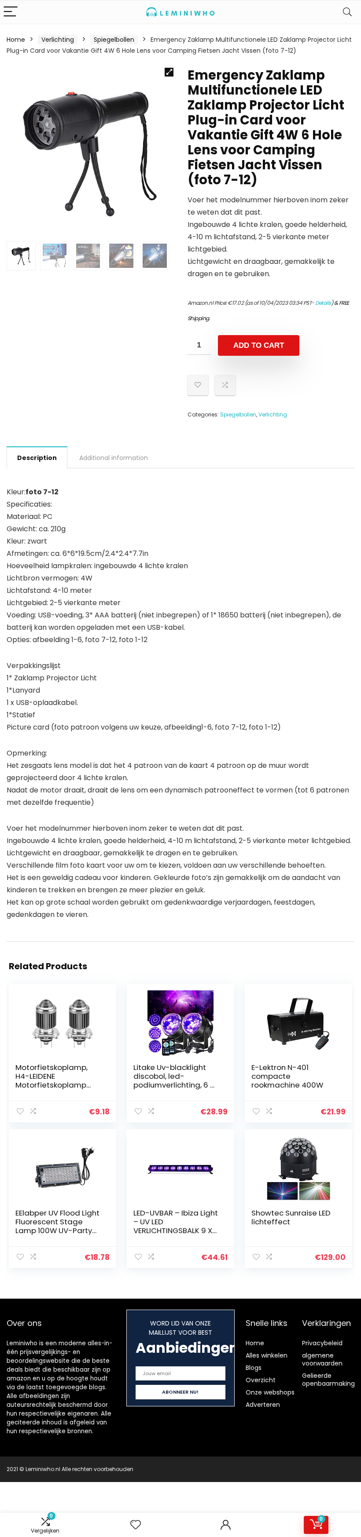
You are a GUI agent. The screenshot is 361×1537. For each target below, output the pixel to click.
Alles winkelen (266, 1355)
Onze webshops (270, 1392)
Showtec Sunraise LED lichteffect (291, 1217)
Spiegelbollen (114, 39)
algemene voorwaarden (322, 1359)
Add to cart (258, 345)
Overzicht (261, 1380)
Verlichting (57, 39)
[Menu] (10, 12)
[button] (169, 72)
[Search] (347, 12)
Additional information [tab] (113, 457)
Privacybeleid (322, 1343)
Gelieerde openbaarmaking (328, 1379)
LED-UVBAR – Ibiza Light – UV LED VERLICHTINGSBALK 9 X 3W (175, 1226)
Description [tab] (37, 457)
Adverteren (263, 1404)
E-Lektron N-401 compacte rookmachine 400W (287, 1076)
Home (16, 39)
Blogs (254, 1367)
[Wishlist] (135, 1524)
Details (323, 303)
